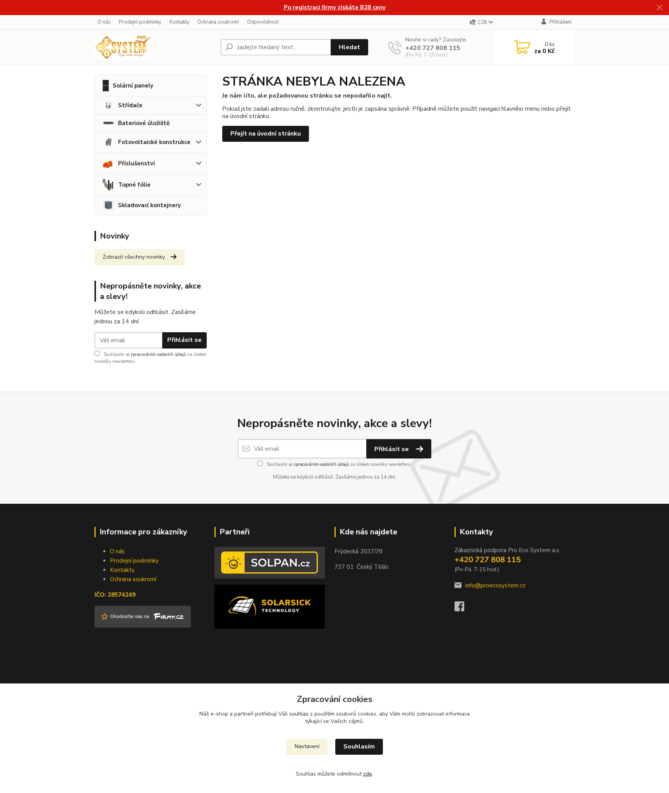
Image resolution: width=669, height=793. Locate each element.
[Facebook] (463, 609)
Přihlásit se (184, 340)
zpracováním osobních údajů (158, 354)
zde (367, 774)
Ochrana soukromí (218, 22)
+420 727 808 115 (432, 48)
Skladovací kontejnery (149, 205)
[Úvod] (154, 47)
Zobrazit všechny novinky (134, 257)
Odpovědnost (263, 22)
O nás (104, 22)
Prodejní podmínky (140, 22)
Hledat (349, 47)
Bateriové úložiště (144, 123)
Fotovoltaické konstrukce (154, 142)
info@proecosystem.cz (495, 585)
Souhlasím (359, 746)
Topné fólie (134, 185)
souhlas (299, 713)
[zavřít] (659, 7)
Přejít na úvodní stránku (265, 133)
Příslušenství (136, 163)
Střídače (130, 105)
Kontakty (179, 22)
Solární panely (133, 85)
